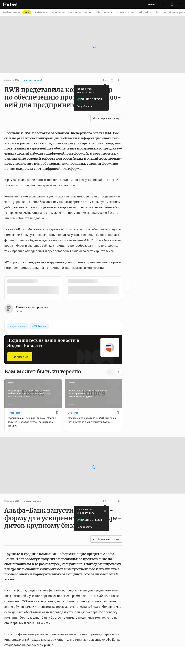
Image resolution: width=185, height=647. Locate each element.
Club (157, 12)
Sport (120, 12)
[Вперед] (128, 288)
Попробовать (84, 106)
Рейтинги (41, 12)
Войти (151, 4)
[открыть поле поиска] (172, 4)
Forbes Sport (13, 412)
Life (98, 12)
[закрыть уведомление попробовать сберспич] (105, 90)
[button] (181, 4)
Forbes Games (16, 12)
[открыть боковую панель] (163, 4)
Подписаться (20, 357)
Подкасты (74, 12)
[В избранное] (57, 413)
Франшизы (58, 12)
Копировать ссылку (108, 118)
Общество (73, 412)
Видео (88, 12)
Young (131, 12)
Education (145, 12)
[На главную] (10, 4)
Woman (108, 12)
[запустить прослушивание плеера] (105, 80)
